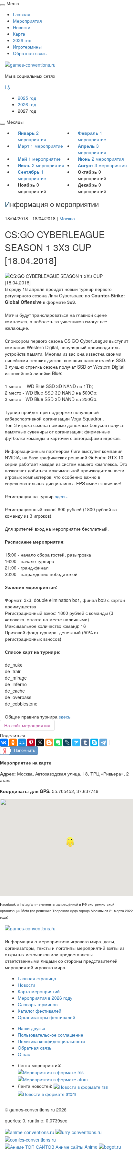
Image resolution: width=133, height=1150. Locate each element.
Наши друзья (31, 1028)
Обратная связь (29, 53)
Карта (19, 33)
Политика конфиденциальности (51, 1041)
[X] (40, 742)
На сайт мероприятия (27, 725)
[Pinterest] (31, 742)
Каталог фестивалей (39, 1010)
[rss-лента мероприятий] (51, 1071)
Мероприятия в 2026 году (45, 998)
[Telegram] (103, 742)
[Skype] (94, 742)
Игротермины (27, 46)
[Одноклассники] (13, 742)
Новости (21, 27)
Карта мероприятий (39, 991)
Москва (67, 218)
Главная (21, 14)
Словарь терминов (37, 1004)
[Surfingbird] (76, 742)
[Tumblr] (85, 742)
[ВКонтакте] (4, 742)
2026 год (22, 40)
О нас (24, 1054)
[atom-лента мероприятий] (53, 1078)
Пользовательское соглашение (50, 1034)
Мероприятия (27, 20)
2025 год (27, 98)
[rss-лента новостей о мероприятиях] (81, 1086)
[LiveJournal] (67, 742)
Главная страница (37, 978)
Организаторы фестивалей (46, 1017)
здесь (60, 496)
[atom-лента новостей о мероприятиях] (47, 1093)
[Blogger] (49, 742)
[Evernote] (58, 742)
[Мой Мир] (22, 742)
